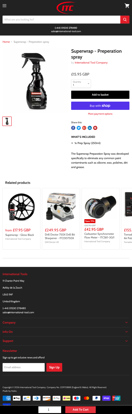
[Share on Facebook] (73, 128)
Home (6, 41)
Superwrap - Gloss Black (19, 235)
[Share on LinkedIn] (90, 128)
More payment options (100, 113)
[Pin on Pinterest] (95, 128)
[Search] (124, 20)
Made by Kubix (9, 390)
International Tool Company (91, 62)
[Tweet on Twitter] (79, 128)
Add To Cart (80, 409)
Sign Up (54, 367)
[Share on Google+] (84, 128)
